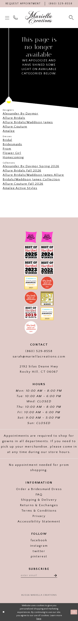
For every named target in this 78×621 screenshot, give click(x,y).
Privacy (39, 516)
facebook (39, 540)
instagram (39, 545)
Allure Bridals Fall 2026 (22, 170)
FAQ (39, 494)
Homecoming (13, 157)
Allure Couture (15, 126)
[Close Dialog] (3, 612)
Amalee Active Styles (20, 188)
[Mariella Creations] (39, 17)
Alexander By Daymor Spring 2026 (31, 166)
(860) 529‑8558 (38, 351)
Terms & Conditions (39, 510)
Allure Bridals (14, 118)
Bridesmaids (12, 144)
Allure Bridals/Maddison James (28, 122)
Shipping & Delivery (39, 499)
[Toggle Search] (71, 17)
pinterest (39, 556)
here (38, 618)
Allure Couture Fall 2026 (23, 183)
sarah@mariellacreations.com (39, 356)
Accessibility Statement (39, 521)
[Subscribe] (54, 575)
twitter (39, 551)
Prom (7, 148)
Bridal (7, 140)
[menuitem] (7, 17)
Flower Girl (12, 153)
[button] (7, 17)
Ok (74, 612)
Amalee (9, 131)
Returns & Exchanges (39, 505)
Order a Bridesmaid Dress (39, 489)
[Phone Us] (16, 17)
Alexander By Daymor (20, 113)
